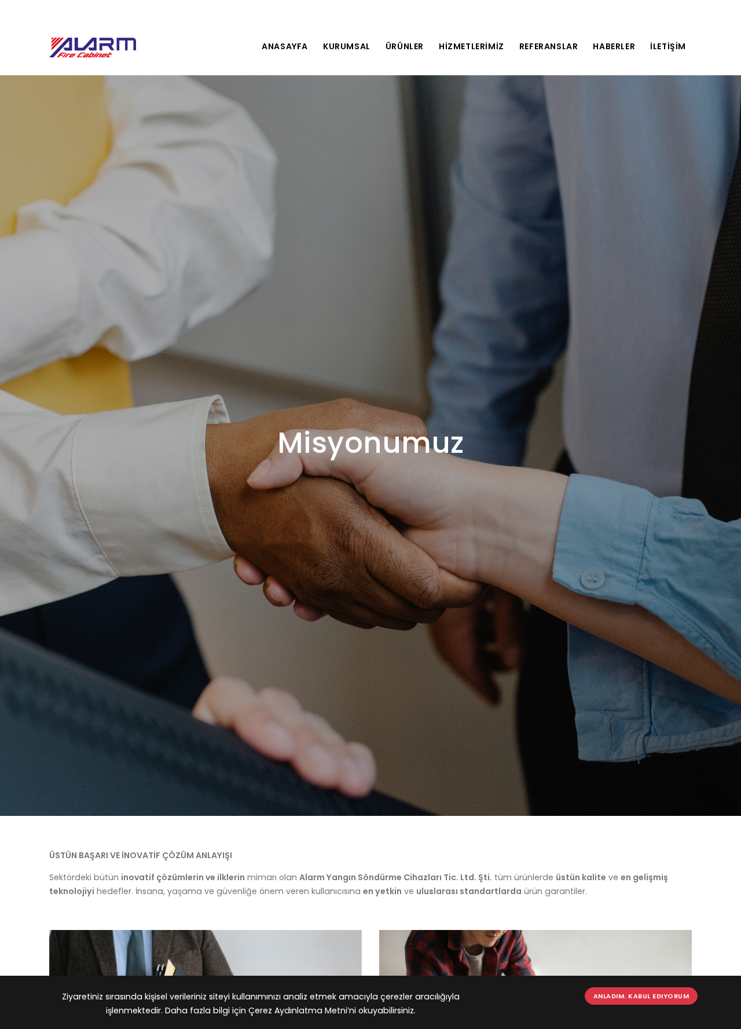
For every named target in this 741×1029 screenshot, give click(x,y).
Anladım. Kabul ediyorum (641, 996)
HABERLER (614, 46)
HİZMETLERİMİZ (471, 46)
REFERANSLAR (548, 46)
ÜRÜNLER (405, 46)
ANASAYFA (285, 46)
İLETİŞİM (668, 46)
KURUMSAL (346, 46)
